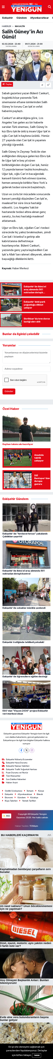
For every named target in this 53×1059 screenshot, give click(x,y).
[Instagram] (31, 750)
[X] (26, 750)
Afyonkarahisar (39, 18)
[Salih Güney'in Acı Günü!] (26, 65)
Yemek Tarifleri (29, 801)
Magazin (20, 26)
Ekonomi (9, 797)
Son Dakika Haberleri (16, 779)
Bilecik (40, 794)
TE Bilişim (33, 826)
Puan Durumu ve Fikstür (17, 773)
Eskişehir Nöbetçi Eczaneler (19, 759)
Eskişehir (7, 18)
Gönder (9, 391)
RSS (8, 816)
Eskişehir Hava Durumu (16, 763)
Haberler (6, 26)
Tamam (36, 1055)
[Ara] (49, 7)
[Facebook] (21, 750)
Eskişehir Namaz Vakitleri (17, 766)
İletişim (30, 791)
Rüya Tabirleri (11, 801)
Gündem (21, 18)
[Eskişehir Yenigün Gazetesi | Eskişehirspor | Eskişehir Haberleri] (26, 7)
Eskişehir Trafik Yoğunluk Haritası (21, 769)
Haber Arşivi (12, 782)
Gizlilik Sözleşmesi (13, 791)
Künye (41, 791)
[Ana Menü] (3, 7)
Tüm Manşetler (13, 776)
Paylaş (9, 84)
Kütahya (34, 797)
